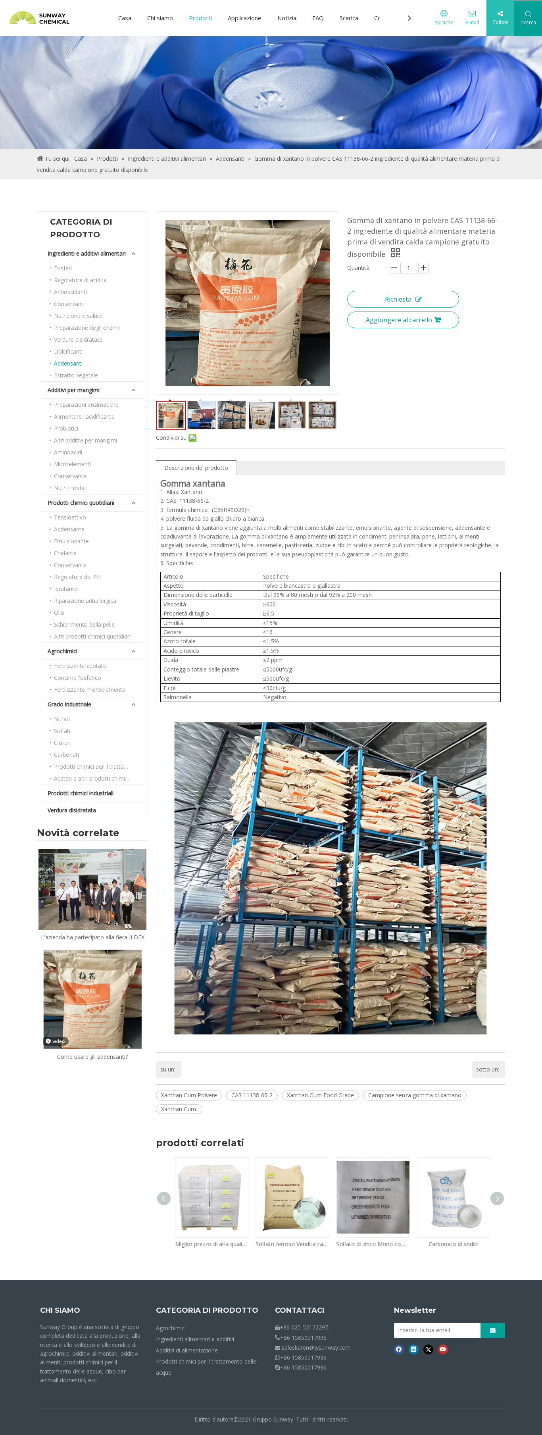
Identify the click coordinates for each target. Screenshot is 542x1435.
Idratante (65, 588)
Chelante (65, 553)
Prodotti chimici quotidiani (81, 502)
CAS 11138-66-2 (252, 1095)
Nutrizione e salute (78, 315)
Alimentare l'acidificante (84, 416)
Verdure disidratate (78, 339)
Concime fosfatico (77, 677)
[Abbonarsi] (492, 1330)
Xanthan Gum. (179, 1109)
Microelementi (72, 464)
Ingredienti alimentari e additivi (195, 1339)
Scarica (349, 18)
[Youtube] (443, 1349)
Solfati (62, 731)
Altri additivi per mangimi (85, 440)
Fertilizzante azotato (80, 665)
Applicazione (244, 18)
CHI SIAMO (60, 1310)
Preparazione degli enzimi (87, 327)
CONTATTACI (299, 1310)
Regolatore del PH (77, 577)
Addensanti (68, 363)
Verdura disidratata (72, 810)
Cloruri (62, 742)
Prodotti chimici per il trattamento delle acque (99, 766)
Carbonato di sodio (452, 1244)
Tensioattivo (70, 517)
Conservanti (69, 304)
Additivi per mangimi (74, 390)
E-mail (472, 22)
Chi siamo (160, 18)
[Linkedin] (414, 1349)
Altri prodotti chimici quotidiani (93, 636)
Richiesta (398, 299)
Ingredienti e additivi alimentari (87, 253)
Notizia (286, 18)
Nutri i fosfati (71, 488)
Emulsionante (71, 541)
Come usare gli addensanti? (92, 1056)
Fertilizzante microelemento (90, 689)
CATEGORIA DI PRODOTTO (207, 1310)
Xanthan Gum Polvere (189, 1095)
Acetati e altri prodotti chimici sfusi (98, 778)
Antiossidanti (70, 292)
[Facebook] (399, 1349)
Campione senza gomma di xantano (414, 1095)
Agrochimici (62, 651)
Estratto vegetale (76, 375)
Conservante (70, 476)
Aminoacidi (68, 452)
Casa (124, 18)
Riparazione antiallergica (85, 600)
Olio (59, 612)
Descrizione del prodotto (196, 467)
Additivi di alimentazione (187, 1350)
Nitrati (62, 719)
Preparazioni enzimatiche (86, 404)
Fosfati (63, 268)
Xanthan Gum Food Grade (320, 1095)
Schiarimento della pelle (84, 624)
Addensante (69, 529)
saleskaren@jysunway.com (316, 1347)
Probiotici (66, 428)
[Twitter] (428, 1349)
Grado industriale (69, 704)
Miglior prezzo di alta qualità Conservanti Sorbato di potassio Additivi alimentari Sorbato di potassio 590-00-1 (210, 1244)
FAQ (318, 18)
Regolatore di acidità (80, 280)
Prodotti (200, 18)
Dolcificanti (68, 351)
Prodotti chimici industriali (80, 793)
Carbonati (66, 754)
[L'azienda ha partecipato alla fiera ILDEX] (92, 889)
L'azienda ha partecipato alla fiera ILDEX (92, 937)
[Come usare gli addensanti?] (92, 999)
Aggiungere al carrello (399, 319)
